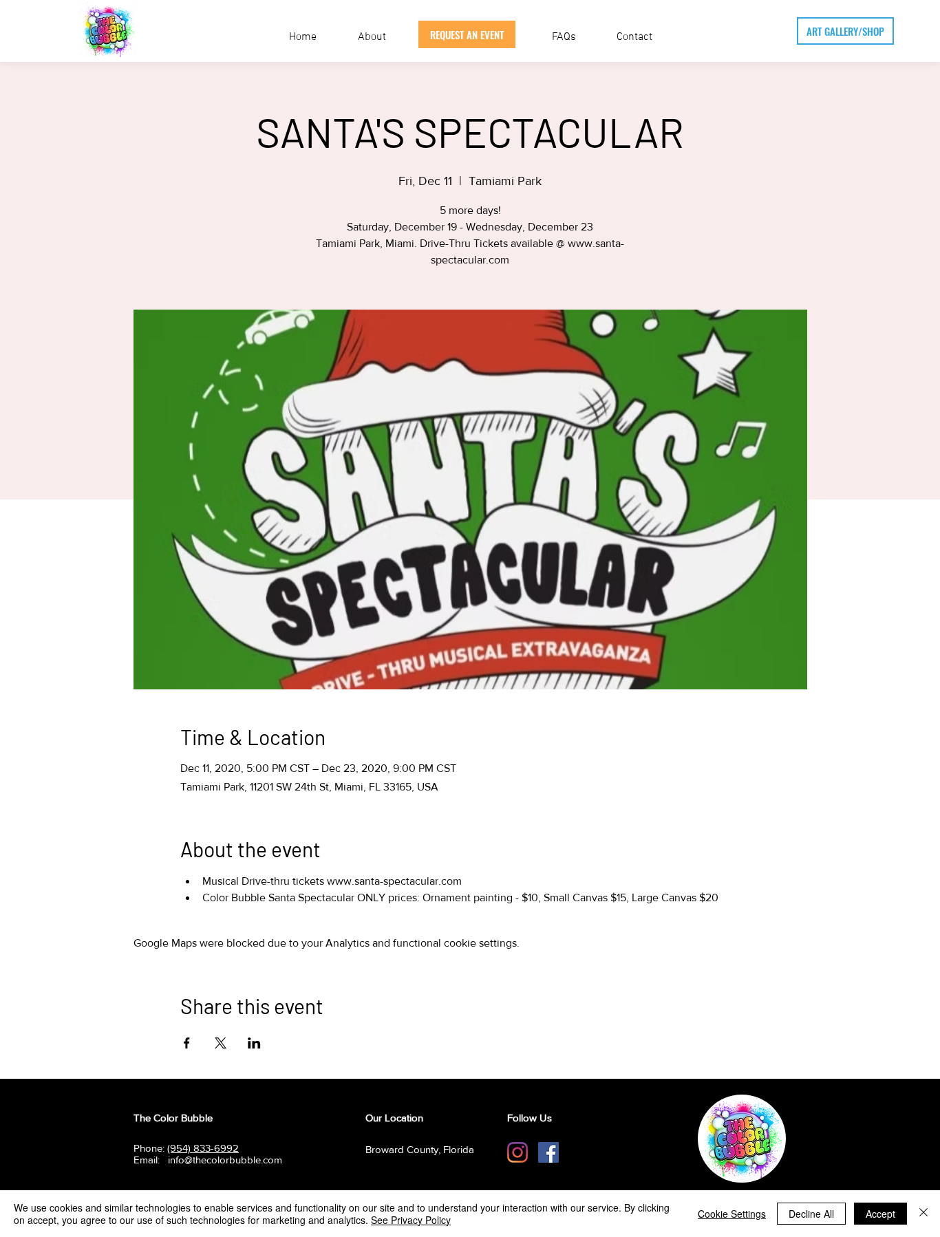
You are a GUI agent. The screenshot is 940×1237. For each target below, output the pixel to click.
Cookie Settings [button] (732, 1213)
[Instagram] (517, 1152)
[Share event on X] (220, 1042)
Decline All (811, 1213)
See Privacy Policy (411, 1220)
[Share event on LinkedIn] (254, 1042)
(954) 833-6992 (203, 1148)
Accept (880, 1213)
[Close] (923, 1213)
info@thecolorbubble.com (225, 1159)
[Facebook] (548, 1152)
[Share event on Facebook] (186, 1042)
